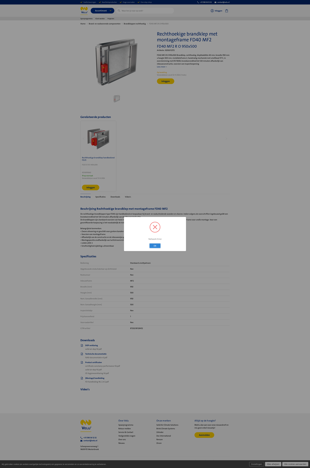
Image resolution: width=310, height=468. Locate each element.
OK (155, 245)
